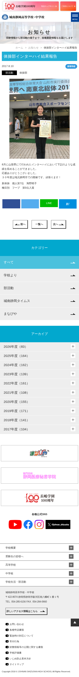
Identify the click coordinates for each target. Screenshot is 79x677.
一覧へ (39, 224)
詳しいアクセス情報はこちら (22, 611)
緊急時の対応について (21, 635)
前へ (23, 224)
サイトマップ (17, 664)
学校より (10, 275)
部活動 (9, 288)
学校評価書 (15, 652)
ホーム (19, 47)
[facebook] (11, 203)
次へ (55, 224)
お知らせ (33, 47)
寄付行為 (14, 641)
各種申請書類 (17, 629)
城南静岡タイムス (17, 301)
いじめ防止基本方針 (20, 658)
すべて (9, 262)
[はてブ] (68, 204)
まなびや (10, 314)
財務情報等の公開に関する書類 (26, 647)
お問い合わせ (17, 624)
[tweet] (30, 203)
